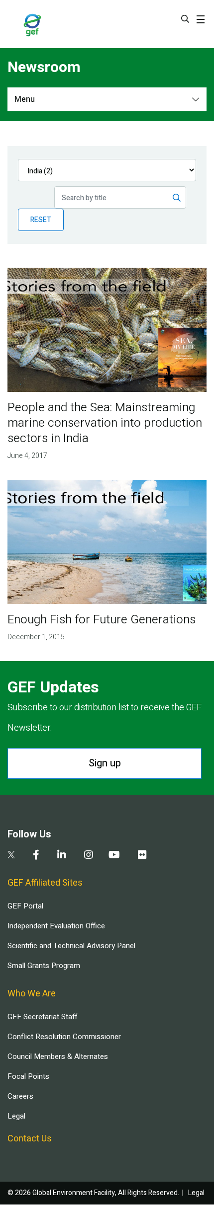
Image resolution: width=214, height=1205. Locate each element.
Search (185, 19)
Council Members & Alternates (57, 1056)
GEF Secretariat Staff (42, 1016)
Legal (16, 1116)
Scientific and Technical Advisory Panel (71, 945)
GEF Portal (25, 906)
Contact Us (29, 1138)
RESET (40, 220)
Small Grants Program (43, 965)
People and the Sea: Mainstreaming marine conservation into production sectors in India (104, 423)
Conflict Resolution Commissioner (64, 1036)
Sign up (105, 763)
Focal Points (28, 1076)
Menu (24, 99)
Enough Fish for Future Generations (101, 619)
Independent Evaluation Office (56, 925)
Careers (20, 1096)
